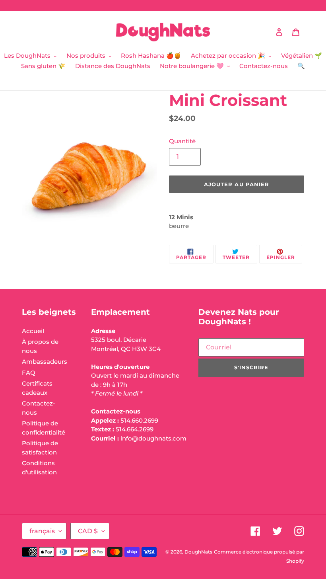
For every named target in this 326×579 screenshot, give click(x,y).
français (42, 531)
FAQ (28, 372)
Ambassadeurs (44, 361)
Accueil (33, 331)
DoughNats (198, 552)
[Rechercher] (268, 32)
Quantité (182, 141)
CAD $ (88, 531)
